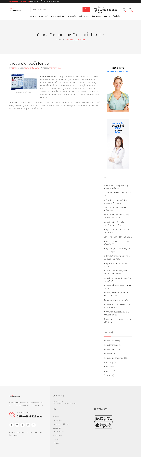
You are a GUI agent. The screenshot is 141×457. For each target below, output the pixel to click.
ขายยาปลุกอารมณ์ (111, 345)
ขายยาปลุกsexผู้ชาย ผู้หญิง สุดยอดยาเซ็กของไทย (116, 294)
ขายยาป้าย (108, 353)
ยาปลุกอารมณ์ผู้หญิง (61, 424)
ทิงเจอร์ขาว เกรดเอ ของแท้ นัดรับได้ (118, 236)
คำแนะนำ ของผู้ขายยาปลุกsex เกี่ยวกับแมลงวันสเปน (115, 272)
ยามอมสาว (108, 371)
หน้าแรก (56, 416)
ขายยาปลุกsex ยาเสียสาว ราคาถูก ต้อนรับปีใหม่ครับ (117, 306)
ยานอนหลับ (57, 428)
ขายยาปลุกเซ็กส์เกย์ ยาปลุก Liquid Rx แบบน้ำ (118, 287)
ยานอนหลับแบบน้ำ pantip (29, 63)
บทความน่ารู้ (108, 362)
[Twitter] (17, 425)
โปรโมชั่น (56, 443)
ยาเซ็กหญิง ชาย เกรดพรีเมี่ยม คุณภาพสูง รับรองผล (115, 202)
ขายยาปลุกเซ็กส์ (110, 349)
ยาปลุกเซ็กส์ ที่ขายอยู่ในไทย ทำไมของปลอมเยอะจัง (116, 313)
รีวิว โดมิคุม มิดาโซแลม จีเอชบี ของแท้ (117, 194)
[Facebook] (11, 425)
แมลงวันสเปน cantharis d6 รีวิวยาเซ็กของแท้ (117, 209)
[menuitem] (33, 16)
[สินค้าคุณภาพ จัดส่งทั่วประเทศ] (16, 9)
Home (58, 39)
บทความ (56, 439)
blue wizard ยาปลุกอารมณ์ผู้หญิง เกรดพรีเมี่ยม (116, 187)
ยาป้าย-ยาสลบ (58, 431)
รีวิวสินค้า (107, 375)
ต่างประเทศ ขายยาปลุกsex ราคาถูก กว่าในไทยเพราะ (117, 321)
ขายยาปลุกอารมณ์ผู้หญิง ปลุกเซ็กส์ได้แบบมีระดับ (118, 280)
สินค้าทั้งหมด (57, 435)
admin (15, 68)
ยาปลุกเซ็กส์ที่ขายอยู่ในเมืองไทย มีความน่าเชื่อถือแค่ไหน (117, 257)
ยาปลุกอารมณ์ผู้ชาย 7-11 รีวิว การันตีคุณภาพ (117, 231)
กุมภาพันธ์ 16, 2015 (31, 68)
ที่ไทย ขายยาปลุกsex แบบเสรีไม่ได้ (117, 300)
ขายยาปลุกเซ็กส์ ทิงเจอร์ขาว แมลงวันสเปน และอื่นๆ (114, 224)
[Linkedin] (28, 425)
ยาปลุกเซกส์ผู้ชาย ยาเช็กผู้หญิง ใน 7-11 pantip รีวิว (117, 250)
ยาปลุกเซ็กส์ (57, 420)
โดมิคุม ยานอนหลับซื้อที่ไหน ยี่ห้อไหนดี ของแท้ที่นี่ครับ (116, 216)
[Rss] (33, 425)
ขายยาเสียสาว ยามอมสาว (114, 358)
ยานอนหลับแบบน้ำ (111, 366)
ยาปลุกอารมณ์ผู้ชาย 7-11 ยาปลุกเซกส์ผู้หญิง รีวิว (117, 243)
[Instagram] (22, 425)
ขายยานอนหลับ (55, 68)
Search (86, 9)
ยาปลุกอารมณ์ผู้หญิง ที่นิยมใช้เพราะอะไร (115, 265)
